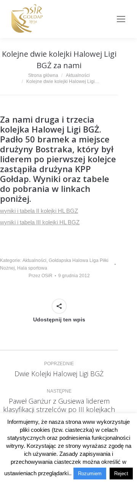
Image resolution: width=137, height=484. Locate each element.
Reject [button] (121, 473)
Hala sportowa (32, 268)
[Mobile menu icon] (121, 19)
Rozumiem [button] (90, 473)
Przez (41, 275)
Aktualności (34, 260)
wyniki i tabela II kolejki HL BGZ (39, 211)
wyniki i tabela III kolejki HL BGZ (40, 222)
